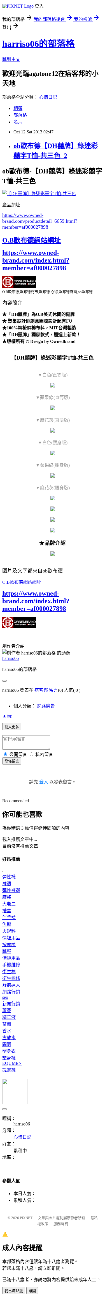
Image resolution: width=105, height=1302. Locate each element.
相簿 (17, 108)
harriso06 (10, 658)
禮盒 (6, 910)
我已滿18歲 (13, 1291)
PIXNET (26, 1218)
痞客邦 (41, 690)
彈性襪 (9, 876)
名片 (17, 122)
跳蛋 (6, 951)
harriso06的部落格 (38, 44)
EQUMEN (12, 1063)
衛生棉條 (11, 978)
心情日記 (48, 97)
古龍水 (9, 1037)
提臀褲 (9, 1069)
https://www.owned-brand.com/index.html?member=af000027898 (35, 260)
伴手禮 (9, 917)
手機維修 (11, 964)
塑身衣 (9, 1051)
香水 (6, 1030)
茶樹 (6, 1024)
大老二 (9, 904)
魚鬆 (6, 924)
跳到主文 (11, 59)
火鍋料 (9, 931)
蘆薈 (6, 1010)
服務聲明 (60, 1224)
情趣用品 (11, 937)
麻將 (6, 897)
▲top (7, 715)
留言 (53, 690)
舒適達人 (11, 985)
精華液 (9, 1017)
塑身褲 (9, 1058)
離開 (32, 1291)
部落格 (20, 115)
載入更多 (11, 727)
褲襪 (6, 883)
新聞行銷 (11, 1003)
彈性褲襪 (11, 890)
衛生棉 (9, 971)
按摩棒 (9, 944)
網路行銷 (11, 992)
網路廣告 (46, 706)
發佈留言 (11, 761)
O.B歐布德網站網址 (31, 240)
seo (5, 997)
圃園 (6, 1044)
